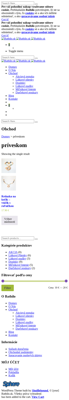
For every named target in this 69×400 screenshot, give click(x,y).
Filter (7, 288)
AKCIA (13, 252)
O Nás (12, 70)
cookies (29, 13)
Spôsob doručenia (18, 348)
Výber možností (9, 220)
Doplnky (20, 82)
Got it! (5, 19)
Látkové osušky (24, 86)
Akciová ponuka (25, 76)
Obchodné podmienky (20, 352)
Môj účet (13, 369)
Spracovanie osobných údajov (25, 355)
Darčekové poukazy (27, 92)
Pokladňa (13, 372)
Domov (12, 66)
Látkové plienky (25, 79)
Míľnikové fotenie (26, 89)
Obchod (13, 73)
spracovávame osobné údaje (38, 16)
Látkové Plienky (17, 255)
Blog (11, 95)
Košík (11, 375)
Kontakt (13, 98)
